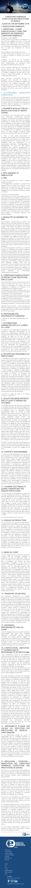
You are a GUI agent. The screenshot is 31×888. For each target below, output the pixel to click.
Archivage (7, 856)
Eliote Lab (7, 859)
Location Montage (9, 853)
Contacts (9, 876)
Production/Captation (9, 854)
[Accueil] (15, 843)
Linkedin (15, 881)
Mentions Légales (8, 870)
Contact (6, 869)
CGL (6, 867)
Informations (7, 850)
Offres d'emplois (8, 872)
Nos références (8, 858)
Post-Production (8, 851)
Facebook (8, 881)
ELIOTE (6, 864)
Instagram (12, 881)
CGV (6, 865)
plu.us (6, 873)
